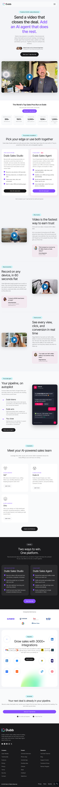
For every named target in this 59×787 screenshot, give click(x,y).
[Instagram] (9, 744)
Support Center (44, 760)
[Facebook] (7, 744)
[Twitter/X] (11, 744)
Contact (4, 776)
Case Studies (5, 753)
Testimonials (5, 757)
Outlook (23, 766)
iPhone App (24, 757)
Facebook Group (44, 763)
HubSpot (23, 773)
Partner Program (44, 766)
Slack (22, 769)
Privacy (3, 766)
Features (4, 760)
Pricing (3, 763)
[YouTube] (2, 744)
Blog (41, 757)
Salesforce (24, 776)
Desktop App (24, 763)
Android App (24, 760)
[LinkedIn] (4, 744)
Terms (3, 769)
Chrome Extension (26, 753)
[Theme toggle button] (57, 783)
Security (4, 773)
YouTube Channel (45, 753)
